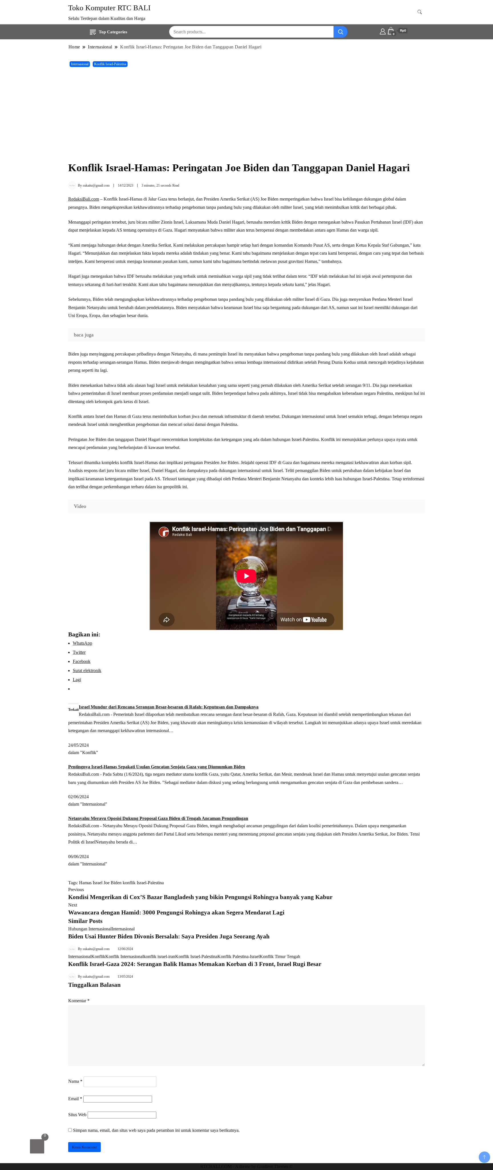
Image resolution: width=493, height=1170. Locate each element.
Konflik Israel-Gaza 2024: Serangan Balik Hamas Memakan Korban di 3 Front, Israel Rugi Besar (194, 964)
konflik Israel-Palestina (143, 882)
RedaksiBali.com (83, 199)
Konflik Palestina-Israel (238, 956)
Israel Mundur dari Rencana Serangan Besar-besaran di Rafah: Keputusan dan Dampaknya (168, 707)
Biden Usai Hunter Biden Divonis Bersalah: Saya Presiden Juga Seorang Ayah (169, 936)
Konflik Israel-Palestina (110, 64)
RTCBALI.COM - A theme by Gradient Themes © (246, 1166)
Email (75, 1098)
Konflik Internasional (124, 956)
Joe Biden (113, 882)
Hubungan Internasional (90, 928)
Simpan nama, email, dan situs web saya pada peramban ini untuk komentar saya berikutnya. (156, 1130)
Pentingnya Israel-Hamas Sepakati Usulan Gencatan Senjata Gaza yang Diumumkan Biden (156, 766)
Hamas (85, 882)
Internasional (79, 64)
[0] (37, 1146)
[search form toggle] (420, 12)
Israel (97, 882)
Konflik (98, 956)
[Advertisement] (246, 114)
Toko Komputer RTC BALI (109, 8)
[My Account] (383, 31)
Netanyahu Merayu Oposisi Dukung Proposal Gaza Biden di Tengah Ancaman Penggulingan (158, 818)
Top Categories (113, 32)
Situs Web (77, 1114)
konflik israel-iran (159, 956)
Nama (75, 1081)
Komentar (79, 1000)
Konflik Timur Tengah (280, 956)
